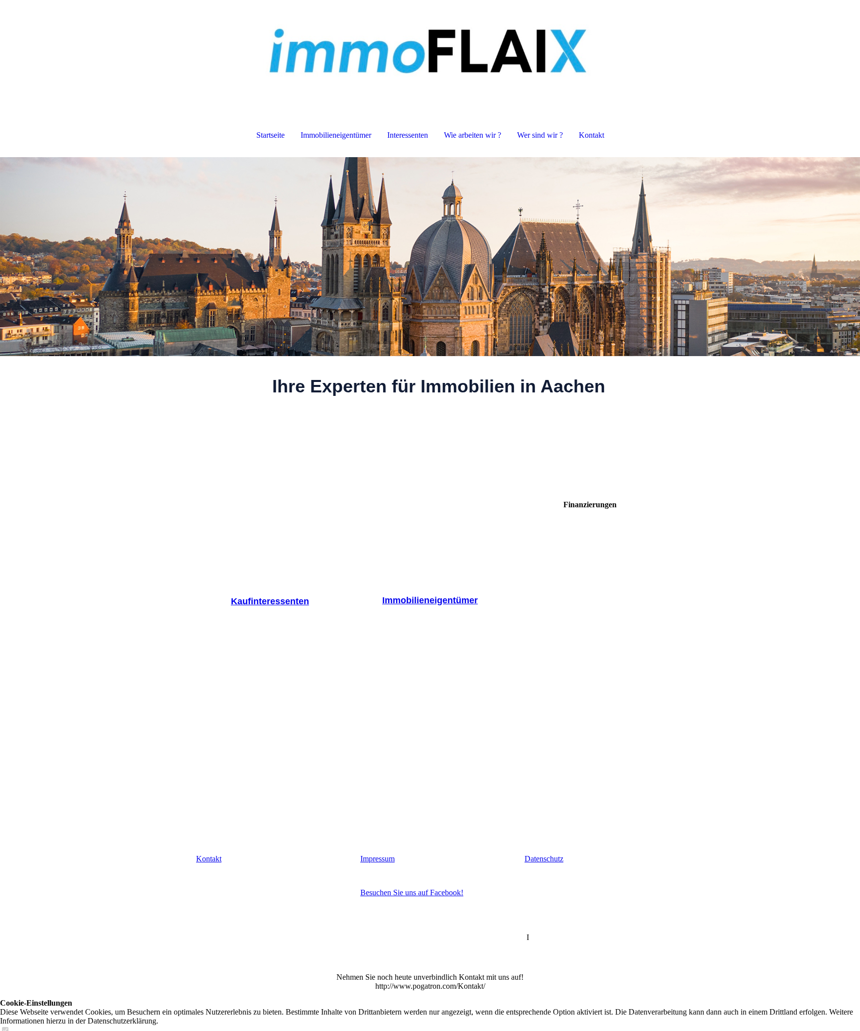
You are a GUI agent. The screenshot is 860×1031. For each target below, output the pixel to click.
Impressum (377, 858)
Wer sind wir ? (540, 135)
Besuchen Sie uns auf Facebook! (411, 892)
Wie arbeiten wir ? (472, 135)
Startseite (270, 135)
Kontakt (591, 135)
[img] (430, 49)
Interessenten (407, 135)
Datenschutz (544, 858)
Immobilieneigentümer (336, 135)
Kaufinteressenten (270, 601)
